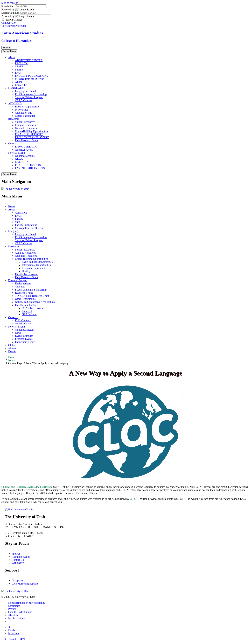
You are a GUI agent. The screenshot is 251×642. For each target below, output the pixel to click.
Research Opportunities (34, 268)
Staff (17, 221)
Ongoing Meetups (24, 155)
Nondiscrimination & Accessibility (26, 602)
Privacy (12, 608)
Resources (13, 118)
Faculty (19, 218)
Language (13, 231)
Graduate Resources (26, 128)
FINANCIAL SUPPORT (29, 134)
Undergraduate (23, 283)
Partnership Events (25, 342)
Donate (12, 351)
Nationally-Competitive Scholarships (35, 301)
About (11, 57)
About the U (15, 615)
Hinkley (26, 271)
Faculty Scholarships (26, 305)
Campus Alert (8, 22)
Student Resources (25, 121)
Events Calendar (24, 335)
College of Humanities (16, 40)
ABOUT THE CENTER (29, 60)
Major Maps (21, 109)
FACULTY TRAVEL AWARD (32, 137)
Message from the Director (29, 78)
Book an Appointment (27, 106)
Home (11, 206)
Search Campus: (10, 12)
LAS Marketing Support (25, 583)
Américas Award (24, 149)
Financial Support (17, 280)
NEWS (19, 158)
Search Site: (7, 6)
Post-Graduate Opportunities (37, 261)
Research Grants (24, 292)
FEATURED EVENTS (28, 165)
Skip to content (9, 2)
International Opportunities (36, 265)
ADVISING (15, 103)
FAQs (18, 72)
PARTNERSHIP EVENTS (30, 168)
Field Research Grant (26, 140)
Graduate (20, 286)
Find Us (16, 553)
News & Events (16, 152)
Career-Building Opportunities (31, 131)
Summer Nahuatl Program (29, 97)
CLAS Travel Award (33, 308)
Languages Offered (25, 91)
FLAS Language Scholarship (31, 94)
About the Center (21, 556)
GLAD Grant (29, 314)
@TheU (134, 498)
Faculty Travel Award (26, 274)
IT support (17, 580)
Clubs (11, 345)
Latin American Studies (22, 33)
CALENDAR (22, 161)
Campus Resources (25, 125)
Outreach (13, 143)
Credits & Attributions (20, 612)
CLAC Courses (23, 100)
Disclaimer (14, 605)
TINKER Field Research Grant (32, 295)
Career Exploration (25, 115)
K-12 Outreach (23, 320)
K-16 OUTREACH (26, 146)
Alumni (19, 81)
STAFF (19, 66)
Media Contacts (16, 618)
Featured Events (23, 338)
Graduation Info (23, 112)
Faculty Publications (26, 224)
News (18, 332)
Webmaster (18, 562)
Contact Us (21, 85)
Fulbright (27, 311)
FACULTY (21, 63)
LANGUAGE (16, 88)
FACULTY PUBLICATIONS (31, 75)
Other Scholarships (25, 298)
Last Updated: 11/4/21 (13, 639)
